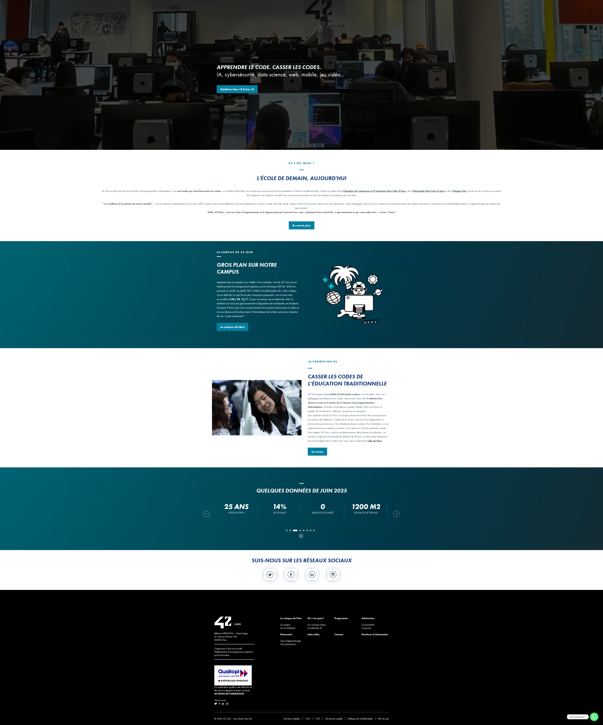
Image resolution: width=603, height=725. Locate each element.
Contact (338, 634)
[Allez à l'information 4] (298, 532)
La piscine (366, 628)
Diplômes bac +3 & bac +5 (237, 89)
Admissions (368, 618)
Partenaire (286, 634)
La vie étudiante (287, 628)
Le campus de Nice (232, 327)
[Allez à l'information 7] (311, 532)
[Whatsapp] (594, 717)
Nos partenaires (288, 644)
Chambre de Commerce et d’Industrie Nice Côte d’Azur (374, 191)
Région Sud (459, 191)
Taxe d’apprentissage (290, 640)
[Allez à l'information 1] (287, 532)
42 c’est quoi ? (315, 618)
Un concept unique (316, 624)
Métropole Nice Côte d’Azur (429, 191)
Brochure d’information (375, 634)
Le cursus (317, 451)
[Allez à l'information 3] (294, 532)
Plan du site (383, 718)
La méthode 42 (314, 628)
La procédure (368, 624)
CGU (307, 718)
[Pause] (300, 536)
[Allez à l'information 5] (304, 532)
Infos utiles (313, 634)
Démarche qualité (333, 718)
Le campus (285, 624)
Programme (341, 618)
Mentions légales (291, 718)
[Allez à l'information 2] (291, 532)
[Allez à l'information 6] (307, 532)
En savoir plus (302, 225)
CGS (317, 718)
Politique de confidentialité (360, 718)
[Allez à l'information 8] (314, 532)
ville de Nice (375, 440)
